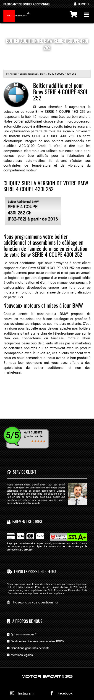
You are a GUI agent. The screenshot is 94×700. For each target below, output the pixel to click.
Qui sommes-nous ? (23, 634)
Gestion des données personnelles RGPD (36, 641)
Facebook (65, 693)
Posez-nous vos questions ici (35, 602)
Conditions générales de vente (29, 648)
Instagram (25, 693)
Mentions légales (21, 655)
